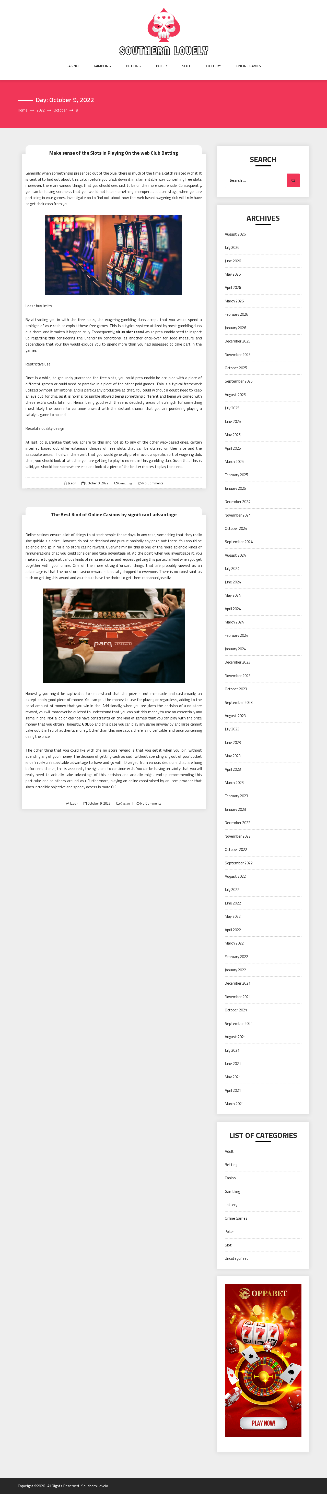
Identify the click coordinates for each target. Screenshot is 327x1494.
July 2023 (232, 729)
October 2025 (236, 368)
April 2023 (233, 769)
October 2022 (236, 849)
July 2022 (232, 889)
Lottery (213, 65)
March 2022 (234, 943)
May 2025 (233, 435)
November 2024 (238, 515)
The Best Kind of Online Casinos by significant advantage (114, 514)
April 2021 (233, 1090)
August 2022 (235, 876)
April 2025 (233, 448)
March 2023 (234, 783)
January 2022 (235, 970)
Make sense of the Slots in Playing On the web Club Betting (113, 153)
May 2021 (233, 1077)
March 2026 (234, 301)
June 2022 (233, 903)
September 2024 (239, 542)
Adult (229, 1151)
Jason (72, 483)
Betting (133, 65)
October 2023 (236, 689)
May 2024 (233, 595)
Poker (161, 65)
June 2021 (233, 1064)
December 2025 (237, 341)
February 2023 (236, 796)
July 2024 (232, 568)
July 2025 (232, 408)
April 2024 (233, 609)
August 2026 (235, 234)
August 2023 (235, 716)
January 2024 (235, 649)
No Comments (153, 483)
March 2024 (234, 622)
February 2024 (236, 635)
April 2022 (233, 930)
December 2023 (237, 662)
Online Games (248, 65)
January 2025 (235, 488)
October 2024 (236, 528)
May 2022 (233, 916)
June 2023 (233, 742)
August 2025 (235, 395)
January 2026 (235, 328)
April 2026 (233, 287)
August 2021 (235, 1037)
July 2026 (232, 247)
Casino (72, 65)
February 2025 (236, 475)
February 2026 (236, 314)
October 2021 (236, 1010)
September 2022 (239, 863)
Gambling (102, 65)
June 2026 (233, 261)
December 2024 (237, 502)
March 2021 (234, 1104)
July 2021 (232, 1050)
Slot (186, 65)
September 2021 (239, 1023)
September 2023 (239, 702)
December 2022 (237, 823)
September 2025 (239, 381)
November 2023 (238, 676)
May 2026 (233, 274)
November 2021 (238, 997)
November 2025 (238, 355)
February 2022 (236, 957)
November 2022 (238, 836)
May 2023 (233, 756)
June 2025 (233, 421)
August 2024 (235, 555)
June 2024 (233, 582)
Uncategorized (237, 1258)
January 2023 (235, 809)
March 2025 (234, 461)
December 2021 (237, 983)
